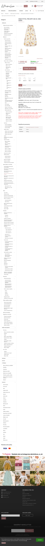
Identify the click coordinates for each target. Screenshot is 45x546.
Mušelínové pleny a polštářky (7, 226)
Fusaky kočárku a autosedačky (7, 32)
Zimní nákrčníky (7, 105)
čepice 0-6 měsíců (9, 111)
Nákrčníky (6, 96)
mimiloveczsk (5, 495)
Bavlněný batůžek (7, 305)
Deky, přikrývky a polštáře (8, 365)
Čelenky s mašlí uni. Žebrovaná (8, 49)
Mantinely (6, 263)
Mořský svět (5, 403)
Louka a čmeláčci (6, 415)
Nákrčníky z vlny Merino (9, 108)
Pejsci (4, 430)
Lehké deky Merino (8, 200)
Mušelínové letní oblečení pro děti (8, 138)
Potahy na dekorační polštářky (7, 258)
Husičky (4, 432)
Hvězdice (5, 401)
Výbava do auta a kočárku (8, 25)
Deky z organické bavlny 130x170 (8, 204)
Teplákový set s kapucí (8, 352)
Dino (4, 388)
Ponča (6, 290)
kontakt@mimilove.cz (7, 492)
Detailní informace (21, 75)
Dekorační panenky (7, 317)
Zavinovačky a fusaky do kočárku (7, 377)
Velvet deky (6, 207)
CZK (42, 1)
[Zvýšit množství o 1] (21, 68)
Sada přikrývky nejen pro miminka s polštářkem (8, 220)
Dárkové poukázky (6, 312)
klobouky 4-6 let (9, 86)
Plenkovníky (6, 319)
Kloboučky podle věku (8, 78)
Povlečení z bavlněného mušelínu (9, 267)
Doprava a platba (34, 1)
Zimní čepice (7, 104)
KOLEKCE (3, 382)
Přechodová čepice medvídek (8, 92)
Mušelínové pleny (8, 227)
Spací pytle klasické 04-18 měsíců (8, 174)
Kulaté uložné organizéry (8, 322)
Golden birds (5, 390)
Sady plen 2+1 (7, 234)
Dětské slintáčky (7, 325)
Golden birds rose (6, 392)
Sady (6, 102)
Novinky (4, 358)
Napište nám (24, 501)
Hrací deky (6, 192)
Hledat (25, 6)
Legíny (5, 135)
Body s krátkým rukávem (7, 142)
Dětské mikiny (6, 129)
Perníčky (4, 424)
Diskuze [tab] (24, 85)
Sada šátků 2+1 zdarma (8, 68)
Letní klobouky (7, 69)
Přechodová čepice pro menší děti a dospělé (9, 101)
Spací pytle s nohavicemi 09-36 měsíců (9, 176)
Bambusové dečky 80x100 (8, 195)
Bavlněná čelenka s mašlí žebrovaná (8, 55)
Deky (4, 190)
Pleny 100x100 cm (9, 229)
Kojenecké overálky (7, 153)
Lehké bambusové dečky (8, 205)
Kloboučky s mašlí (9, 71)
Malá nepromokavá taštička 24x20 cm (8, 284)
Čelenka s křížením (8, 42)
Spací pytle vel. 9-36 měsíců (8, 188)
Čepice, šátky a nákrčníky (8, 60)
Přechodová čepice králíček (8, 95)
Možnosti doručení (38, 63)
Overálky (5, 122)
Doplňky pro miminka (7, 314)
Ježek (4, 438)
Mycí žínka (6, 295)
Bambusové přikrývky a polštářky (8, 213)
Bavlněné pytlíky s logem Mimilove (8, 308)
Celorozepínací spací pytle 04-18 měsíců (8, 167)
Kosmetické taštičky (7, 278)
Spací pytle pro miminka (7, 164)
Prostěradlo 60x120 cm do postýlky (9, 242)
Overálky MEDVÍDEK (8, 126)
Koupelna (5, 276)
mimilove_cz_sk (6, 497)
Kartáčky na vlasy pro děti (8, 298)
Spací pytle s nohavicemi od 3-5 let (8, 178)
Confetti (4, 399)
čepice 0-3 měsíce (9, 119)
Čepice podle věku (8, 110)
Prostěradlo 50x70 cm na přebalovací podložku (8, 249)
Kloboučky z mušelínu (8, 76)
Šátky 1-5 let (8, 65)
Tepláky (5, 339)
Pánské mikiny (6, 354)
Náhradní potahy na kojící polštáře (8, 256)
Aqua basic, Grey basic (7, 413)
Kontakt (24, 496)
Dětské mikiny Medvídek (9, 131)
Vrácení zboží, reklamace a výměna (29, 503)
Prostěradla (6, 239)
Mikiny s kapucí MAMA (8, 336)
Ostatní (4, 379)
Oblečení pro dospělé (7, 373)
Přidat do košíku (29, 68)
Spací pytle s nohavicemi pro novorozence (9, 169)
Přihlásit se (29, 530)
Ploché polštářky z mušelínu (8, 236)
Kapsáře (5, 261)
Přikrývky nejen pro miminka (9, 222)
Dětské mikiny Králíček (8, 132)
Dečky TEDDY (6, 208)
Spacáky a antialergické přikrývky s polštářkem (8, 272)
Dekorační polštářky (7, 260)
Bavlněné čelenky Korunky (8, 51)
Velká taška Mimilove (7, 303)
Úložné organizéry (7, 320)
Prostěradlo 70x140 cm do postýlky (9, 244)
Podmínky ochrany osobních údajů (29, 500)
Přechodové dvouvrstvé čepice (9, 98)
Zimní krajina (5, 384)
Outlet (3, 360)
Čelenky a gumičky (7, 38)
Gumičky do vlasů (8, 59)
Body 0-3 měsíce (8, 148)
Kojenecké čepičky (8, 90)
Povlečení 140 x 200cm (9, 268)
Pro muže (5, 349)
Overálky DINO (7, 127)
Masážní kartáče (7, 296)
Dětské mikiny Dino (8, 134)
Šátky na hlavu (7, 62)
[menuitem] (4, 10)
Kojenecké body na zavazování (8, 146)
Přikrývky (6, 216)
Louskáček (5, 428)
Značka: (40, 58)
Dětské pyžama (6, 154)
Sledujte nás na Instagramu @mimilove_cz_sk (27, 454)
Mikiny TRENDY (6, 347)
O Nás (27, 1)
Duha (4, 405)
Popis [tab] (20, 85)
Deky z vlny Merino (7, 198)
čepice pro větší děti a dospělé (8, 117)
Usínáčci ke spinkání (7, 218)
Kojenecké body (6, 139)
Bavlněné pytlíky (7, 306)
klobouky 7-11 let (9, 88)
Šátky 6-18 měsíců (9, 64)
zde (26, 540)
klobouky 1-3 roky (9, 83)
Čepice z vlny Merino (8, 107)
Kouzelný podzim (6, 426)
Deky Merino (7, 201)
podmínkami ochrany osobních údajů (22, 535)
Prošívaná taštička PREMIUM (8, 282)
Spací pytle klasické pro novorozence (8, 171)
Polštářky (6, 215)
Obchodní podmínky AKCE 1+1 (28, 505)
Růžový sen (5, 440)
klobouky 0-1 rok (9, 81)
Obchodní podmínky (26, 498)
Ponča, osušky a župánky (8, 288)
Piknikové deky (6, 194)
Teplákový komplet (7, 346)
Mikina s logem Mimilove (8, 344)
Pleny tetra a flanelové (9, 238)
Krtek (4, 409)
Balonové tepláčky (7, 159)
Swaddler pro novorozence (8, 181)
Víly (4, 434)
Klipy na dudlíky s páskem (8, 323)
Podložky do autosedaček (8, 33)
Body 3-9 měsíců (8, 149)
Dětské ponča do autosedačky (7, 29)
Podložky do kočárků (7, 34)
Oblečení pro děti (6, 371)
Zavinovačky (6, 274)
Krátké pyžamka (7, 157)
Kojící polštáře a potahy (8, 252)
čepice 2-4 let (8, 115)
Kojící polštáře (7, 253)
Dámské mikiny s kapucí (8, 337)
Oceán (4, 397)
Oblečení (4, 36)
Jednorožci (5, 396)
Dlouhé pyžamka (7, 156)
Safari (4, 436)
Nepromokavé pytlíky (7, 302)
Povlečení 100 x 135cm (9, 270)
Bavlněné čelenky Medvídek (8, 57)
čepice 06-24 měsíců (8, 114)
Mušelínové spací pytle (8, 180)
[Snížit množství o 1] (19, 68)
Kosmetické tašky (8, 280)
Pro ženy (4, 330)
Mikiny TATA (6, 355)
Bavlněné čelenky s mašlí (8, 44)
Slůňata (4, 422)
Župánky (6, 293)
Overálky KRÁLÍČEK (8, 124)
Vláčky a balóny (6, 411)
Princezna (5, 386)
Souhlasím (40, 540)
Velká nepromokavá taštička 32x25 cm (8, 287)
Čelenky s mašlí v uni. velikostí (8, 46)
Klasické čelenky (7, 40)
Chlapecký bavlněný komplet (9, 162)
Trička (5, 334)
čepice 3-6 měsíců (9, 120)
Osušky (6, 292)
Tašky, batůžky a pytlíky (7, 300)
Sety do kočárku (6, 27)
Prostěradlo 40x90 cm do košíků (9, 247)
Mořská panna (6, 420)
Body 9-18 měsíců (8, 151)
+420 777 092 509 (6, 493)
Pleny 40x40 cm (8, 232)
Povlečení (5, 264)
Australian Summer (6, 407)
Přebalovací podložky (7, 316)
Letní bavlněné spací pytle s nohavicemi (8, 184)
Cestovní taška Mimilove (8, 310)
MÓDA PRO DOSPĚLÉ (6, 327)
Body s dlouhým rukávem (7, 144)
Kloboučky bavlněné (7, 74)
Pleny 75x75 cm (8, 231)
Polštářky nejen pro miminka (9, 223)
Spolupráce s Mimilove (26, 495)
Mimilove (4, 22)
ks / (28, 515)
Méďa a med (5, 417)
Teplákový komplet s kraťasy (9, 343)
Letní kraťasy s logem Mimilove (7, 341)
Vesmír (4, 394)
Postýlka (4, 210)
